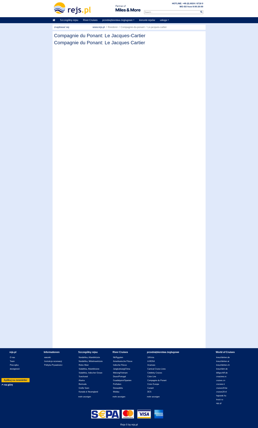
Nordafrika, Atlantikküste (89, 357)
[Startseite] (55, 20)
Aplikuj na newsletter (15, 380)
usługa (163, 20)
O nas (12, 357)
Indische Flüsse (120, 365)
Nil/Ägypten (118, 357)
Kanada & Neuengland (88, 392)
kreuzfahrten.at (222, 361)
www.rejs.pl (99, 27)
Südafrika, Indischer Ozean (90, 373)
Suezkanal (83, 376)
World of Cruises (225, 352)
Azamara (151, 365)
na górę (8, 384)
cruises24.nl (221, 392)
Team (12, 361)
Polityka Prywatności (53, 365)
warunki (47, 357)
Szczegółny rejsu (69, 20)
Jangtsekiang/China (121, 369)
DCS (149, 392)
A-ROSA (151, 361)
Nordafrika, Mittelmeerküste (91, 361)
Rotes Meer (84, 365)
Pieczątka (14, 365)
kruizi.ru (219, 399)
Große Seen (84, 388)
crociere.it (220, 384)
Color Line (151, 376)
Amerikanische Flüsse (122, 361)
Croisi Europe (153, 384)
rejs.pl (218, 403)
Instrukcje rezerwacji (53, 361)
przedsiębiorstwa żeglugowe (117, 20)
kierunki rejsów (147, 20)
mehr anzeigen (84, 397)
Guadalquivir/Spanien (122, 380)
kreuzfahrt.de (222, 369)
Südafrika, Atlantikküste (89, 369)
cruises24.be (221, 388)
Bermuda (82, 384)
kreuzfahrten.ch (223, 365)
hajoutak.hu (221, 396)
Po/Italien (117, 384)
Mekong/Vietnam (120, 373)
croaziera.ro (221, 376)
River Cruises (90, 20)
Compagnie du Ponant (156, 380)
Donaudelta (118, 388)
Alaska (82, 380)
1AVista (150, 357)
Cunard (150, 388)
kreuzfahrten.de (223, 357)
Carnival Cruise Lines (156, 369)
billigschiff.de (222, 373)
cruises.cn (220, 380)
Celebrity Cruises (154, 373)
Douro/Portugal (119, 376)
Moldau (116, 392)
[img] (201, 12)
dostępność (15, 369)
